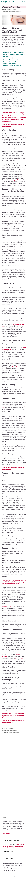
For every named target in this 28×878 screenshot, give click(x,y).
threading (12, 730)
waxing (15, 730)
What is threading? (18, 52)
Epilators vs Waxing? (8, 734)
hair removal (6, 730)
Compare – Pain (17, 58)
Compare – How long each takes (11, 60)
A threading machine (17, 367)
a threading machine (14, 180)
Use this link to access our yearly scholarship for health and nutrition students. (13, 846)
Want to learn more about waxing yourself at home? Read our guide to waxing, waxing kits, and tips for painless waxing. (14, 581)
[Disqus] (14, 757)
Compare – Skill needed (9, 61)
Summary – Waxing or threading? (12, 65)
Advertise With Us (7, 837)
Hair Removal (7, 728)
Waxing (11, 728)
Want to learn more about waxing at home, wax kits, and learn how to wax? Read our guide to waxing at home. (13, 715)
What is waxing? (7, 52)
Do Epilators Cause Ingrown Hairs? (11, 732)
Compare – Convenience (9, 63)
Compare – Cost (7, 58)
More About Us (6, 833)
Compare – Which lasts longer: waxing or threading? (14, 55)
